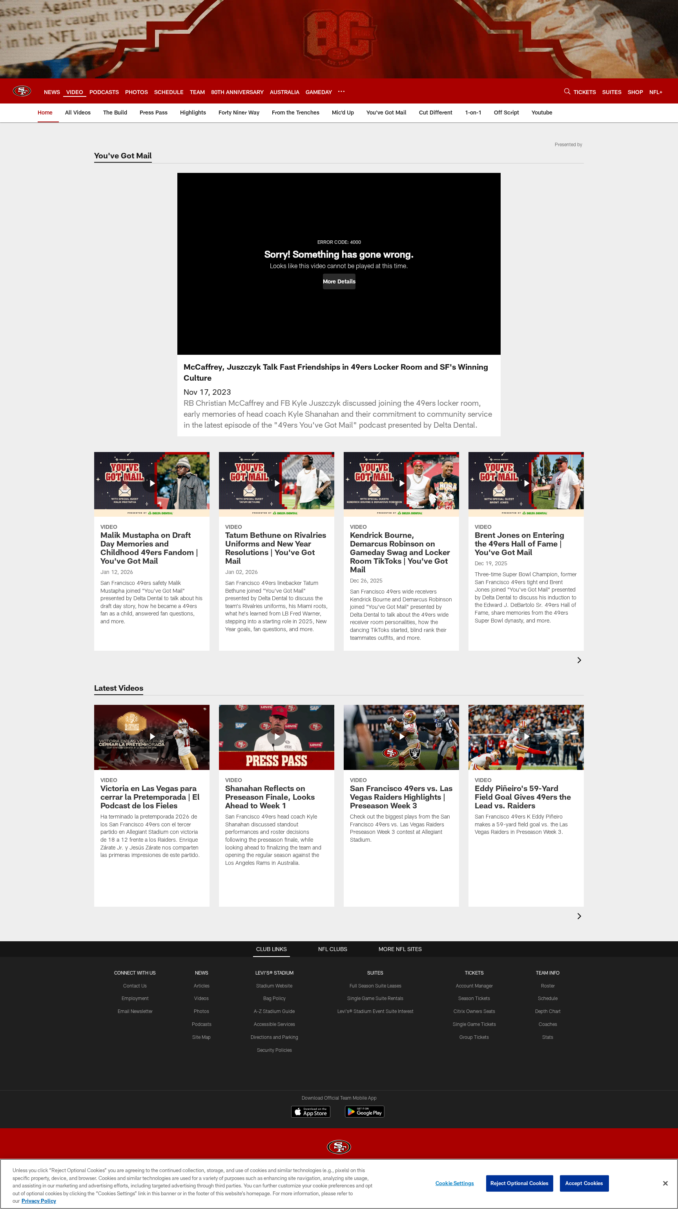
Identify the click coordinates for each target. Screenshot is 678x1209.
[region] (339, 1184)
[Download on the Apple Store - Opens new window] (310, 1112)
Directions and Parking (274, 1037)
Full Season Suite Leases (375, 985)
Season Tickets (474, 998)
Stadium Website (274, 985)
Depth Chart (548, 1011)
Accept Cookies (584, 1183)
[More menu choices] (341, 91)
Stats (547, 1037)
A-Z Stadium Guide (274, 1011)
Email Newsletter (135, 1011)
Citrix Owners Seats (474, 1011)
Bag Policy (274, 998)
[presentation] (581, 661)
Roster (548, 985)
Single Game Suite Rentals (375, 998)
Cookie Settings (455, 1183)
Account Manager (474, 985)
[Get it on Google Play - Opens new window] (364, 1115)
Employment (135, 998)
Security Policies (274, 1050)
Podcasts (201, 1024)
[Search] (567, 91)
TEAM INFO (548, 972)
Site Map (201, 1037)
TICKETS (474, 972)
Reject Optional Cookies (519, 1183)
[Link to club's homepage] (22, 91)
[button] (339, 281)
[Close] (665, 1183)
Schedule (548, 998)
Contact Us (135, 985)
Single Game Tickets (474, 1024)
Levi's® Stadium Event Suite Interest (375, 1011)
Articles (202, 985)
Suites (375, 972)
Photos (201, 1011)
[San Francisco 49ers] (339, 1148)
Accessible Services (274, 1024)
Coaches (548, 1024)
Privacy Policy (39, 1201)
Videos (201, 998)
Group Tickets (474, 1037)
